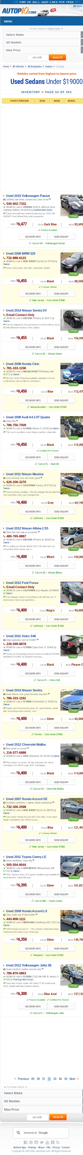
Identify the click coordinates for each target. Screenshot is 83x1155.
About (41, 1147)
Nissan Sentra (55, 353)
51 (43, 1079)
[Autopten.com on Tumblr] (52, 1142)
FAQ (48, 1147)
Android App (19, 1147)
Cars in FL (43, 463)
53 (54, 1079)
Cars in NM (40, 900)
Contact (66, 1147)
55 (65, 1079)
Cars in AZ (40, 353)
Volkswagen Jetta (55, 1013)
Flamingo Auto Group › (23, 979)
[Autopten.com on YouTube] (47, 1142)
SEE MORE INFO (33, 236)
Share (79, 6)
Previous (22, 1079)
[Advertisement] (41, 146)
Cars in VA (37, 243)
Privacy (56, 1147)
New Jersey (38, 300)
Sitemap (32, 1147)
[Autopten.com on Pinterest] (31, 1142)
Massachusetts (38, 407)
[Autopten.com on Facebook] (25, 1142)
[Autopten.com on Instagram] (36, 1142)
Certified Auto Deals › (43, 210)
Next (73, 1079)
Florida (38, 734)
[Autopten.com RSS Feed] (57, 1142)
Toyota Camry (55, 900)
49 (32, 1079)
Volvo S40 (55, 680)
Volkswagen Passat (55, 243)
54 (60, 1079)
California (38, 518)
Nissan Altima (55, 572)
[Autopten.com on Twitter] (42, 1142)
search (57, 57)
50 (38, 1079)
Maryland (38, 955)
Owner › (7, 264)
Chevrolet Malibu (55, 788)
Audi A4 (55, 463)
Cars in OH (38, 788)
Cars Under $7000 (56, 300)
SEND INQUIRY (61, 236)
